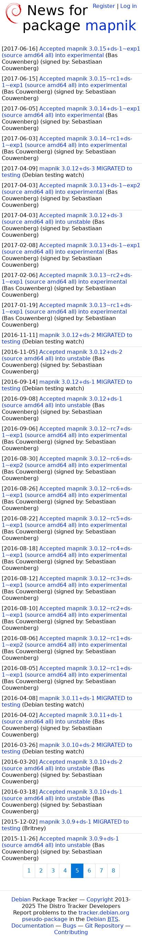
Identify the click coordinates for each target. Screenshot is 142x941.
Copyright (100, 899)
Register (104, 6)
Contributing (71, 932)
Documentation (32, 925)
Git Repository (104, 925)
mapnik (110, 25)
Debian (21, 899)
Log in (128, 6)
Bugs (69, 925)
